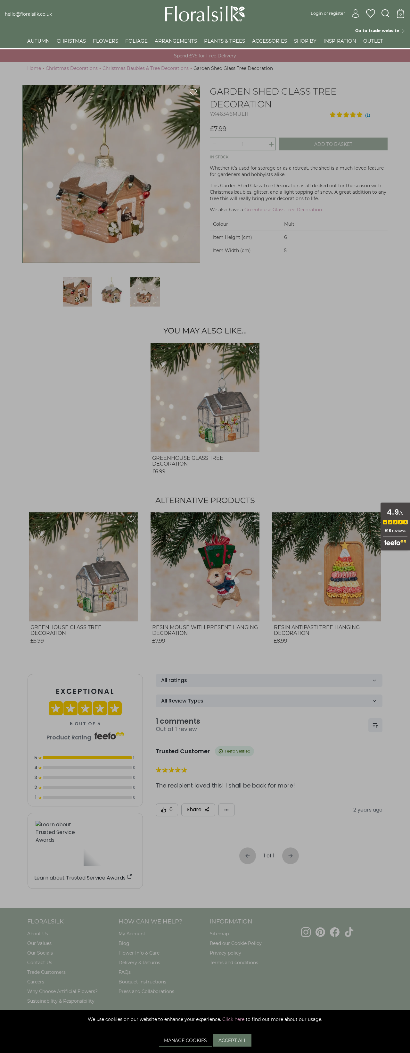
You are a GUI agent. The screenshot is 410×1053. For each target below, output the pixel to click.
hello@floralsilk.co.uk (28, 14)
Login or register (328, 13)
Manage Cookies (185, 1040)
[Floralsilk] (205, 13)
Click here (233, 1019)
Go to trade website (378, 30)
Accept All (232, 1040)
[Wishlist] (370, 14)
